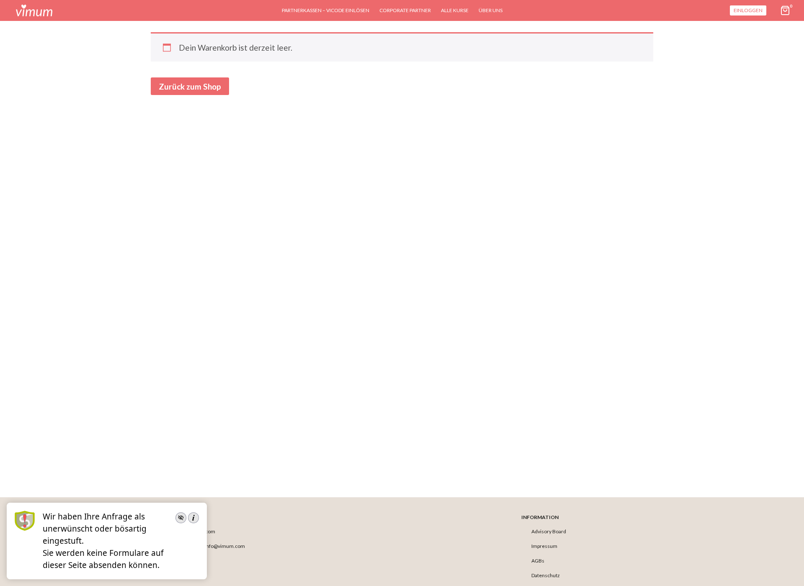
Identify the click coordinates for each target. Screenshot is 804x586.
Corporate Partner (405, 10)
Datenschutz (545, 575)
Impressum (544, 546)
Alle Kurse (455, 10)
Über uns (490, 10)
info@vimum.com (225, 546)
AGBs (537, 561)
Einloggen (748, 10)
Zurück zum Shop (190, 86)
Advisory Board (548, 531)
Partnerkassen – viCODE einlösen (325, 10)
